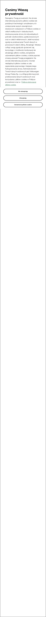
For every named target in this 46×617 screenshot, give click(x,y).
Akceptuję (22, 98)
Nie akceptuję (23, 91)
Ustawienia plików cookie (23, 104)
